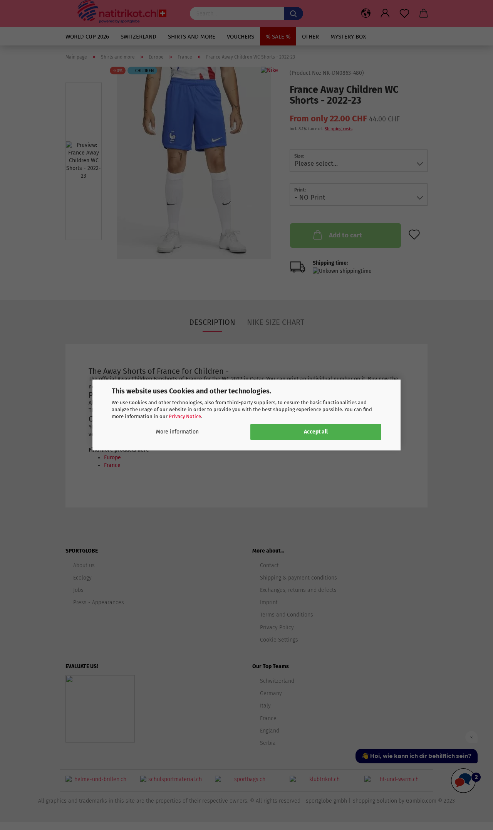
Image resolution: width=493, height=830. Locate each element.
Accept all (316, 431)
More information (177, 431)
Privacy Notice (185, 416)
